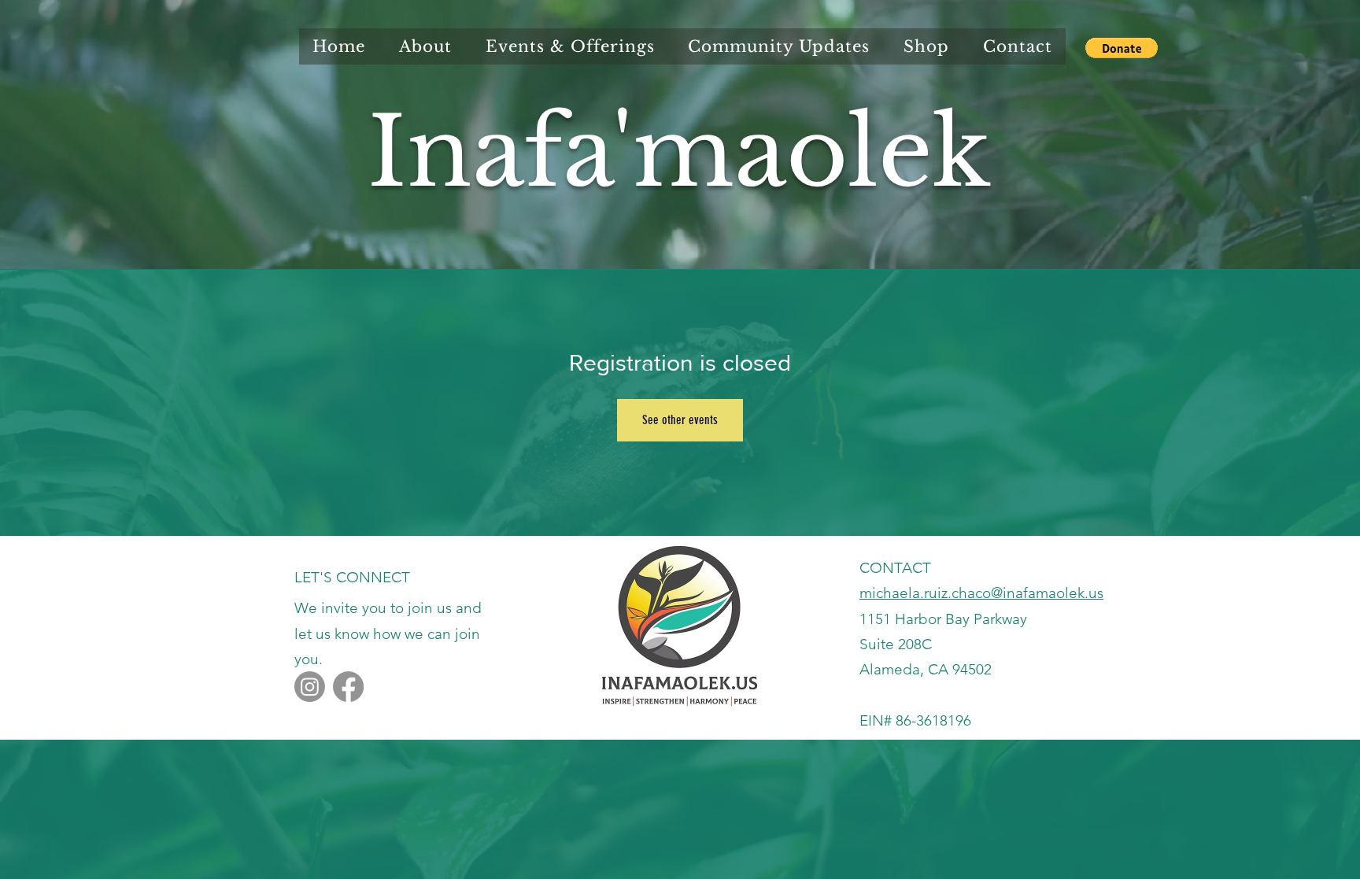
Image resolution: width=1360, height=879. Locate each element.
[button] (1121, 48)
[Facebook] (348, 686)
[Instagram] (309, 686)
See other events (680, 419)
